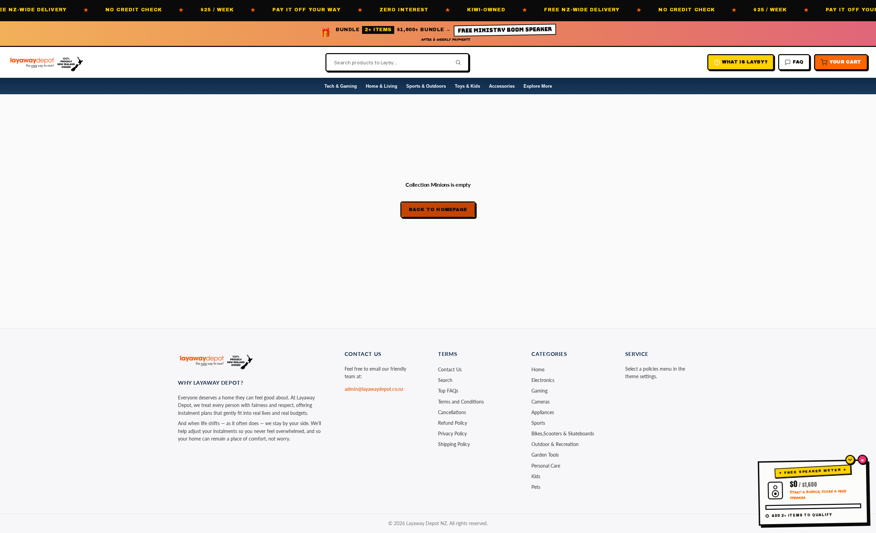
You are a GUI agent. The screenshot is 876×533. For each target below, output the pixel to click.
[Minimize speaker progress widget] (850, 459)
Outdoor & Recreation (555, 444)
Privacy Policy (452, 433)
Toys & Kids (467, 86)
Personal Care (545, 466)
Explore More (538, 86)
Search (445, 380)
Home (537, 369)
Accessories (502, 86)
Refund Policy (452, 423)
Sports (538, 423)
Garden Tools (545, 455)
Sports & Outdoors (426, 86)
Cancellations (452, 412)
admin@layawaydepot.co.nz (374, 389)
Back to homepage (438, 209)
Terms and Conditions (461, 402)
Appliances (542, 412)
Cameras (540, 402)
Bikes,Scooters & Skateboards (562, 433)
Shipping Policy (454, 444)
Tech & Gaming (340, 86)
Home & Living (381, 86)
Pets (535, 487)
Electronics (542, 380)
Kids (535, 476)
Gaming (539, 391)
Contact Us (450, 369)
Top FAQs (448, 391)
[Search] (456, 62)
